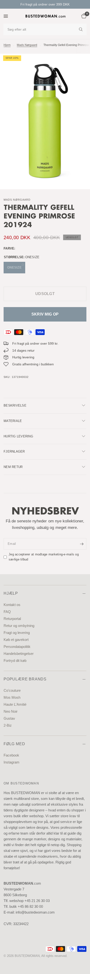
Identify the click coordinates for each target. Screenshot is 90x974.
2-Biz (8, 725)
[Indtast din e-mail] (81, 544)
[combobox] (45, 29)
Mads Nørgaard (27, 45)
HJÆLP (11, 593)
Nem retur (13, 467)
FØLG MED (14, 744)
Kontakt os (12, 605)
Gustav (9, 718)
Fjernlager (14, 451)
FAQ (7, 612)
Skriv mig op (45, 314)
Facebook (11, 755)
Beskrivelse (15, 405)
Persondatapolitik (17, 647)
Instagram (11, 762)
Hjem (7, 45)
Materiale (13, 421)
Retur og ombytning (19, 626)
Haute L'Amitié (15, 704)
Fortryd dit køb (15, 660)
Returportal (12, 619)
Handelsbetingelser (19, 654)
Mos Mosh (12, 697)
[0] (83, 16)
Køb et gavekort (16, 640)
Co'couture (12, 690)
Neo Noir (11, 711)
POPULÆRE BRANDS (25, 679)
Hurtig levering (18, 436)
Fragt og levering (17, 633)
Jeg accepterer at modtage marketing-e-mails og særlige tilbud (44, 557)
